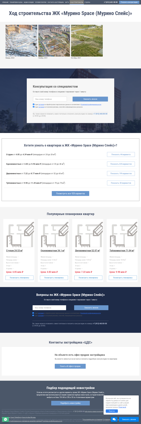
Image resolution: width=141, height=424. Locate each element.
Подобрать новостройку (70, 403)
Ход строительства (76, 2)
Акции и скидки (29, 2)
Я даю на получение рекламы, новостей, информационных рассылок (59, 107)
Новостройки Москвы (29, 417)
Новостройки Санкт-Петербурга (11, 417)
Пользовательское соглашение (92, 419)
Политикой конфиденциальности (91, 104)
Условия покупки (40, 2)
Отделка (87, 2)
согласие (41, 104)
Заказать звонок (90, 99)
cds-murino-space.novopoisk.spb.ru (96, 411)
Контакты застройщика (56, 2)
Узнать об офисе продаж (70, 366)
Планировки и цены (16, 2)
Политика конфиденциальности (52, 421)
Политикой (122, 407)
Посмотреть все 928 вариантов (70, 193)
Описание (5, 2)
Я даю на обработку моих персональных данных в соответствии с (68, 104)
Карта (67, 2)
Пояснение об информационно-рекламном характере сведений (22, 421)
